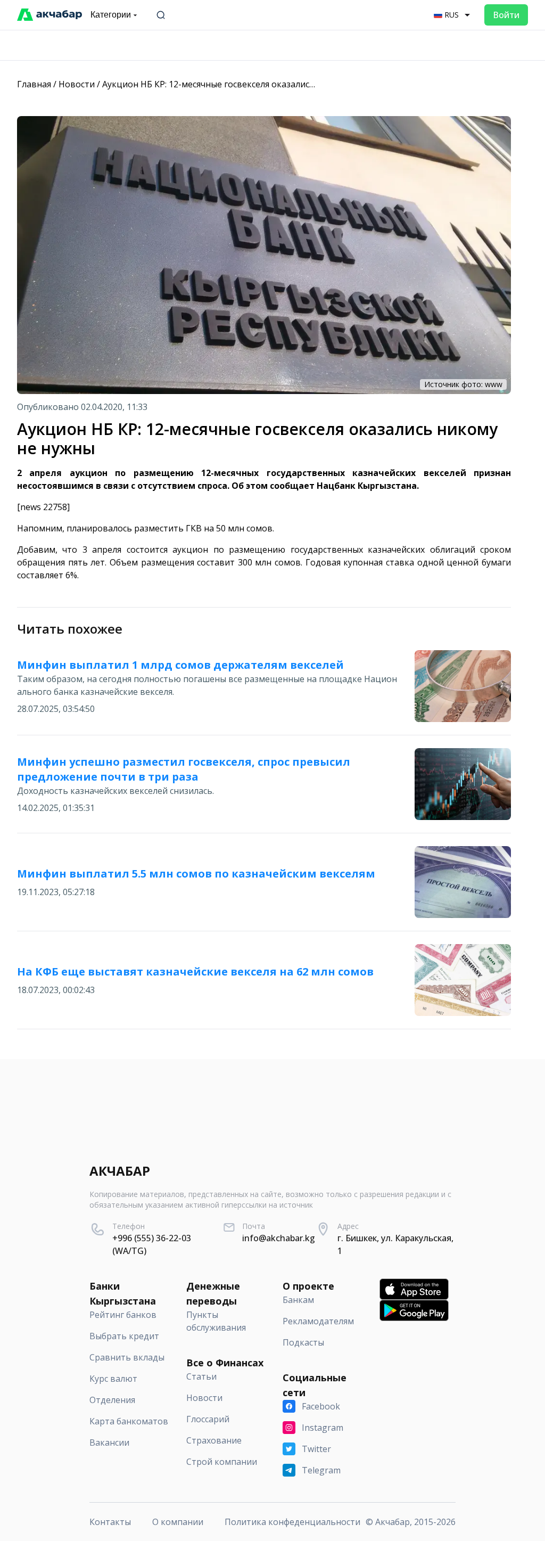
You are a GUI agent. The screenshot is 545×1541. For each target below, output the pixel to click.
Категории (110, 14)
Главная (34, 84)
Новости (77, 84)
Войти (506, 15)
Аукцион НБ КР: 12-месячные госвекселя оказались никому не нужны (246, 84)
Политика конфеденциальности (292, 1522)
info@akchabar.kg (278, 1238)
